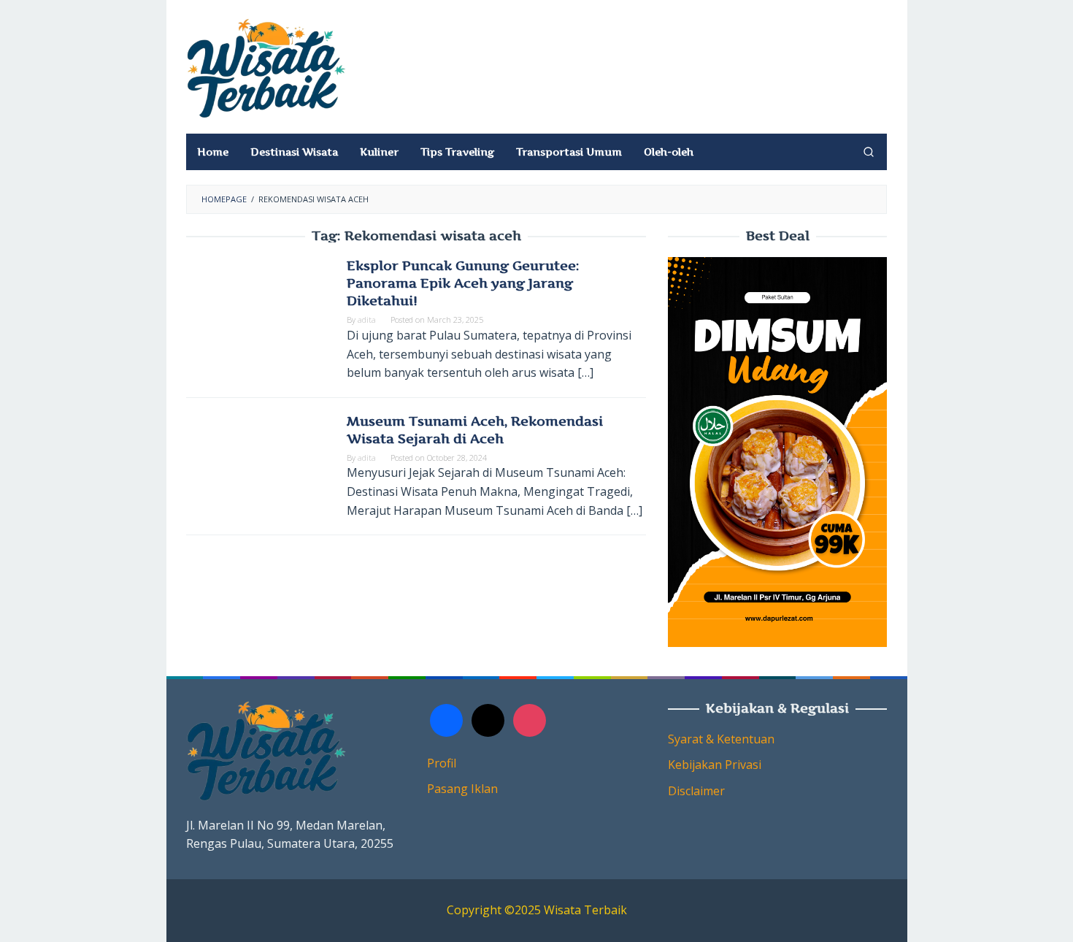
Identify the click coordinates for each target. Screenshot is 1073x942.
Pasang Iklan (462, 789)
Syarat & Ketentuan (721, 739)
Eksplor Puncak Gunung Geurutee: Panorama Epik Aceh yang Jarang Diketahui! (463, 283)
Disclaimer (696, 791)
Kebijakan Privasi (714, 765)
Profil (441, 763)
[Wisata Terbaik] (266, 67)
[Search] (868, 152)
